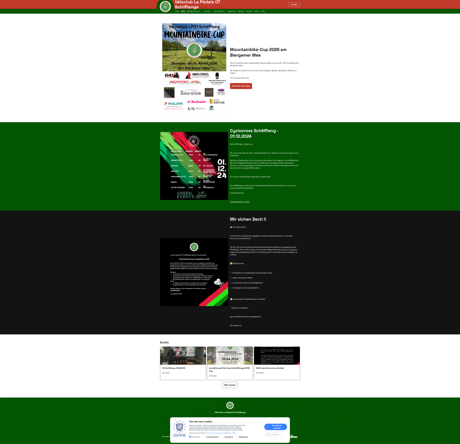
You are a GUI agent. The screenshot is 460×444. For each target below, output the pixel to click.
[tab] (178, 11)
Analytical (228, 437)
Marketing (243, 437)
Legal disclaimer (219, 433)
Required (196, 437)
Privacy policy (210, 433)
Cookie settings (231, 433)
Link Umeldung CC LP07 (239, 202)
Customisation (212, 437)
